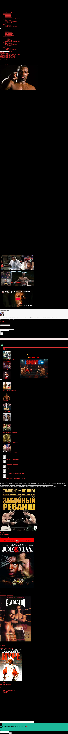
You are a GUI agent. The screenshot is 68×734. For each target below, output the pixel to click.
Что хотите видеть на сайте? (12, 464)
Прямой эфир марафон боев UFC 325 (10, 432)
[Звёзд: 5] (19, 319)
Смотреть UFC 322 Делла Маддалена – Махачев (15, 478)
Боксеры (5, 59)
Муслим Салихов (20, 486)
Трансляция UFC (8, 15)
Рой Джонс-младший (10, 468)
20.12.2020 (2, 589)
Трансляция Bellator (8, 17)
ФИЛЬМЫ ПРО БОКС (9, 20)
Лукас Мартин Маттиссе (7, 483)
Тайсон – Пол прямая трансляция (9, 390)
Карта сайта (5, 692)
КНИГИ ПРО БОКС (8, 22)
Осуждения (5, 349)
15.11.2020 (2, 682)
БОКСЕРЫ (7, 8)
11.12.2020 (2, 643)
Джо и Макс (3, 592)
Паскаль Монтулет (6, 485)
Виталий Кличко (50, 483)
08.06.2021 (2, 532)
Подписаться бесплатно (34, 357)
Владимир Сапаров (4, 310)
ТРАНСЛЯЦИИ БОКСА (7, 13)
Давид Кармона (28, 485)
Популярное (5, 347)
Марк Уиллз (41, 485)
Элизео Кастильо (14, 483)
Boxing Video (2, 1)
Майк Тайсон (5, 400)
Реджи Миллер (23, 485)
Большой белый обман (5, 684)
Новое (4, 348)
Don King (6, 64)
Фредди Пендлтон (26, 486)
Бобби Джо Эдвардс (40, 486)
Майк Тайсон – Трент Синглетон (12, 459)
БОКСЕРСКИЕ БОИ (8, 11)
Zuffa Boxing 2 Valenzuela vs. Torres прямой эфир (12, 422)
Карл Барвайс (50, 485)
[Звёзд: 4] (15, 319)
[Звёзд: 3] (11, 319)
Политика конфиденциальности (11, 26)
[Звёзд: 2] (7, 319)
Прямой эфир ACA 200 (7, 411)
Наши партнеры (6, 691)
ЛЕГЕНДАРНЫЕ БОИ (9, 10)
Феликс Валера (42, 483)
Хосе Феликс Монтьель (35, 485)
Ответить (3, 730)
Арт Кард (38, 483)
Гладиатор (2, 645)
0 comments (10, 537)
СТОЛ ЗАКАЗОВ (8, 25)
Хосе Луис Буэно (5, 486)
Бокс (1, 59)
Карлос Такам (11, 486)
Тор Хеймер (62, 483)
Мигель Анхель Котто (33, 486)
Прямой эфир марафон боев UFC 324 (10, 452)
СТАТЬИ (6, 23)
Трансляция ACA (8, 16)
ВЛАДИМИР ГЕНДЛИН (9, 12)
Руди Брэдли (19, 483)
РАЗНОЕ (4, 19)
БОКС (4, 6)
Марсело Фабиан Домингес (32, 483)
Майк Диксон (57, 483)
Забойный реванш (4, 534)
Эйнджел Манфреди (52, 486)
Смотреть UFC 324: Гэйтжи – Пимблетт (10, 442)
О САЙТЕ (4, 24)
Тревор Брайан (12, 485)
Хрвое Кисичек (46, 486)
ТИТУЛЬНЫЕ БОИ (8, 9)
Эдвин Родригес (17, 485)
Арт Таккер (15, 486)
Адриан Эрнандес (24, 483)
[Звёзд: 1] (2, 319)
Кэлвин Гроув (45, 485)
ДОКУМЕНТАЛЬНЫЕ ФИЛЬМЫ (11, 21)
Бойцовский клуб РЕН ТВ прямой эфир (12, 18)
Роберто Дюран (58, 485)
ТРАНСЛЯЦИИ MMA (7, 14)
